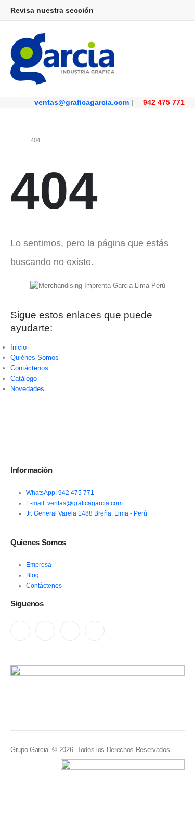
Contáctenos (29, 368)
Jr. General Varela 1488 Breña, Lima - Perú (86, 513)
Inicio (18, 347)
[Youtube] (45, 631)
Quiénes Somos (34, 358)
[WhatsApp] (70, 631)
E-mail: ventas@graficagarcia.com (74, 502)
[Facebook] (20, 631)
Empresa (38, 564)
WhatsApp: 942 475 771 (60, 492)
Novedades (27, 389)
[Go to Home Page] (13, 140)
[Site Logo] (62, 59)
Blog (32, 575)
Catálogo (23, 378)
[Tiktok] (95, 631)
